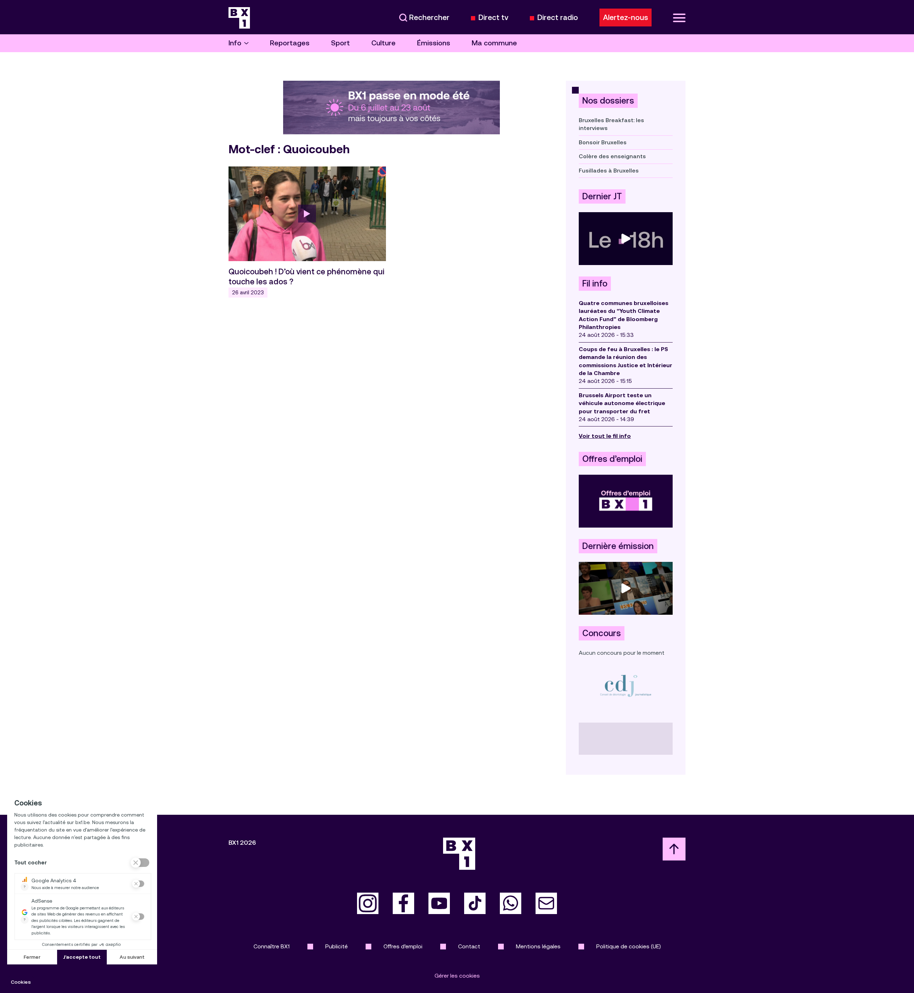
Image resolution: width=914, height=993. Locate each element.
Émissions (433, 43)
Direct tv (493, 18)
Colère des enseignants (612, 156)
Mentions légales (538, 946)
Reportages (290, 43)
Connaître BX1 (271, 946)
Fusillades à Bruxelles (609, 170)
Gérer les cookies (457, 976)
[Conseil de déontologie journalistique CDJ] (625, 686)
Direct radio (557, 18)
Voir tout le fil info (605, 436)
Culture (383, 43)
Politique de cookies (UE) (628, 946)
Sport (340, 43)
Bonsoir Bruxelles (603, 142)
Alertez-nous (625, 17)
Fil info (594, 284)
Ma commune (494, 43)
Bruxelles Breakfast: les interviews (611, 124)
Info (234, 43)
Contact (469, 946)
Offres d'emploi (402, 946)
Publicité (336, 946)
